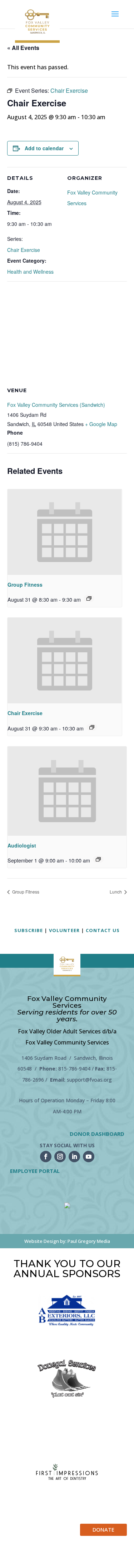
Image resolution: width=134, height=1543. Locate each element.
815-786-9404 (74, 1068)
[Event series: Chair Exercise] (91, 727)
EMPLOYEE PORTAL (35, 1170)
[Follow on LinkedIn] (74, 1156)
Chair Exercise (23, 249)
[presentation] (65, 532)
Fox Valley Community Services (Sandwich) (56, 404)
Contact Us (103, 930)
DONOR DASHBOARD (97, 1133)
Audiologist (22, 845)
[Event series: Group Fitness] (88, 598)
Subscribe (28, 930)
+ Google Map (101, 424)
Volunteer (64, 930)
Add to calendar (44, 148)
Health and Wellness (30, 271)
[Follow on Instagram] (60, 1156)
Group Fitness (25, 584)
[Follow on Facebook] (45, 1156)
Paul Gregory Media (89, 1241)
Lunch (116, 892)
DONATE (103, 1529)
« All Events (23, 48)
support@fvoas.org (89, 1079)
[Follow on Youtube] (88, 1156)
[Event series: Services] (98, 859)
